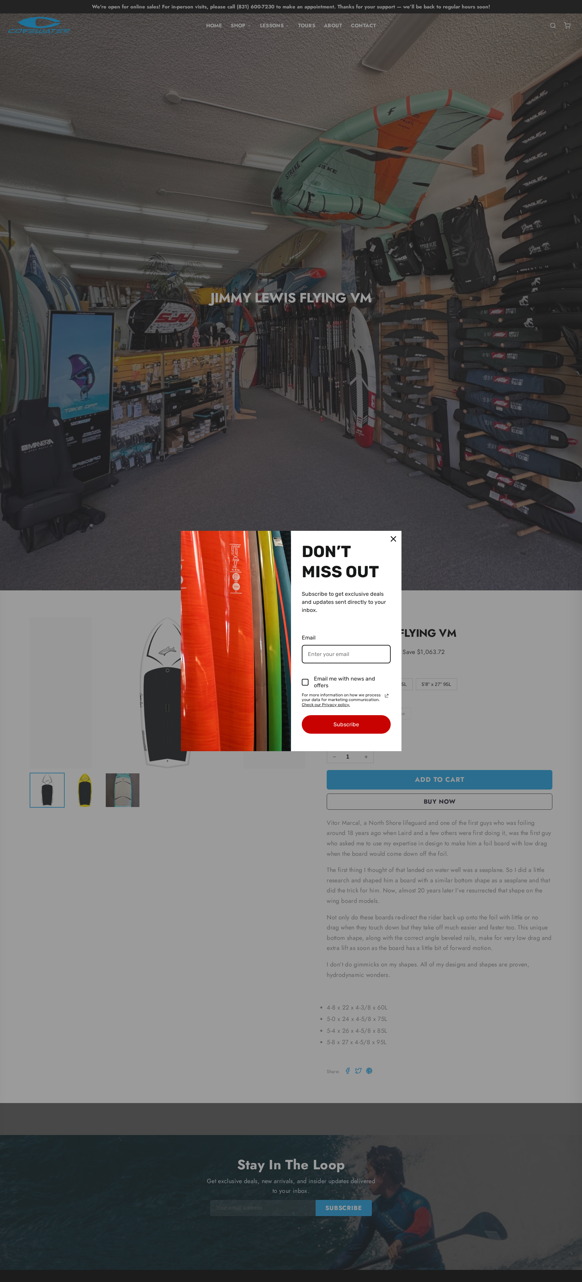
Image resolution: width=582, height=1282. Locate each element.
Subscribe (346, 724)
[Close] (393, 539)
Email (309, 637)
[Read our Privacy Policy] (387, 696)
